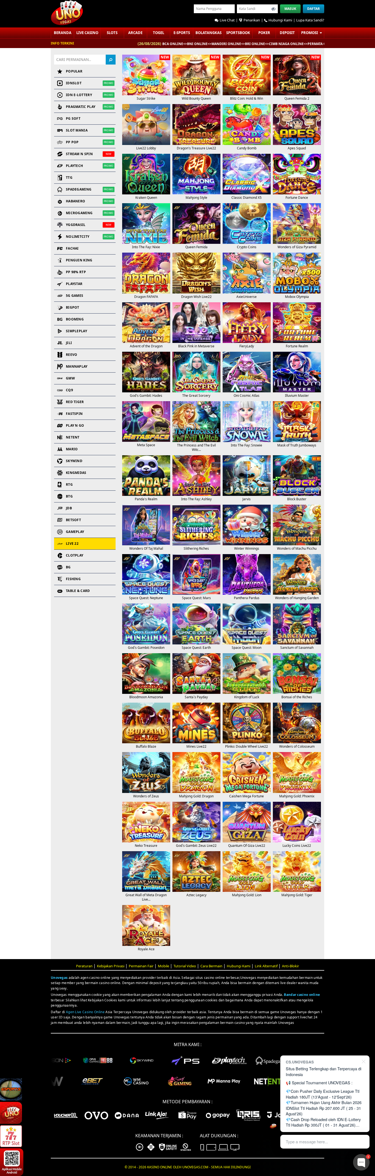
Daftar (313, 8)
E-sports (181, 32)
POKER (264, 32)
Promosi (310, 32)
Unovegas (59, 977)
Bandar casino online (302, 994)
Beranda (62, 32)
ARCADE (135, 32)
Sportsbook (238, 32)
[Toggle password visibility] (273, 8)
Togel (158, 32)
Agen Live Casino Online (85, 1012)
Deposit (287, 32)
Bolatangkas (208, 32)
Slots (112, 32)
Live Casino (87, 32)
